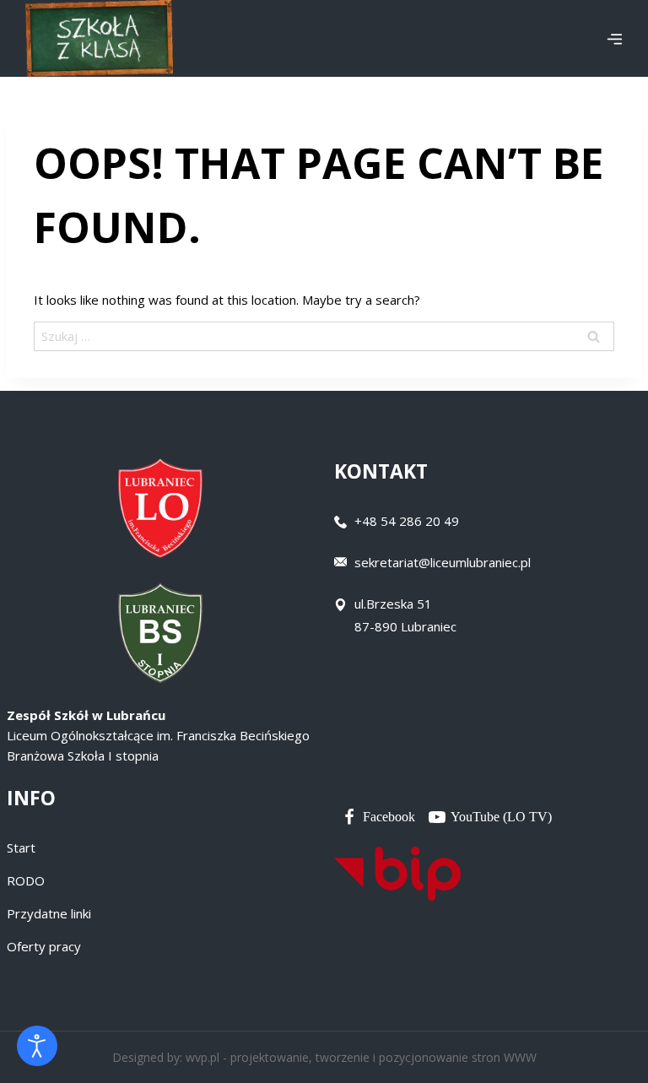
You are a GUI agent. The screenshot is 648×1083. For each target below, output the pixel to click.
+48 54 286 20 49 (406, 520)
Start (21, 847)
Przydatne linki (49, 913)
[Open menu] (614, 38)
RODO (26, 880)
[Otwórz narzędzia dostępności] (37, 1046)
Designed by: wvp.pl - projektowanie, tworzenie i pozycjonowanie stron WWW (324, 1057)
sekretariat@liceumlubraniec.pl (442, 562)
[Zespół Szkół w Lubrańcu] (99, 38)
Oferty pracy (44, 946)
